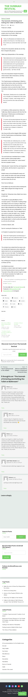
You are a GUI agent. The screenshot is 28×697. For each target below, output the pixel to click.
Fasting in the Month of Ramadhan (11, 624)
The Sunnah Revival (13, 7)
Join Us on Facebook (6, 686)
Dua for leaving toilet (19, 360)
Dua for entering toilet (8, 360)
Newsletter (5, 659)
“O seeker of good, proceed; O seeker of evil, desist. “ (6, 332)
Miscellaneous (5, 653)
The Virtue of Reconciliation (9, 630)
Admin (12, 25)
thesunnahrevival (7, 291)
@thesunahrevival (14, 289)
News (3, 656)
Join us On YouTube (19, 686)
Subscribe (22, 354)
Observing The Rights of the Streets (13, 597)
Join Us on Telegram (16, 686)
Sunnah (12, 361)
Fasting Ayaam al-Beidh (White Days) (12, 627)
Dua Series (5, 651)
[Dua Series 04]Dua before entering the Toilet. (6, 324)
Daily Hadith (5, 648)
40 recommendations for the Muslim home (13, 643)
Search (21, 536)
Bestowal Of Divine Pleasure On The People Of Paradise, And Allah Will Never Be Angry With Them (13, 620)
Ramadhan (5, 661)
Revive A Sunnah (5, 18)
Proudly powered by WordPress (11, 691)
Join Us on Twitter (9, 686)
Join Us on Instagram (13, 686)
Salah (3, 667)
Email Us (22, 686)
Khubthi (8, 361)
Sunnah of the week (7, 669)
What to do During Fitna (10, 590)
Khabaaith (3, 361)
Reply (2, 408)
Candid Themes (16, 693)
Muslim (10, 283)
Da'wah (4, 646)
